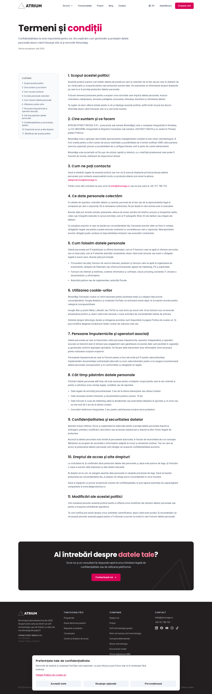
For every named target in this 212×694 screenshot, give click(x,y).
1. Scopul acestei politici (32, 83)
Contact (122, 6)
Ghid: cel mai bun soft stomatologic (125, 633)
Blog (111, 6)
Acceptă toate (58, 683)
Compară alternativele (119, 638)
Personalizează (153, 683)
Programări (69, 618)
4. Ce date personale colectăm (35, 96)
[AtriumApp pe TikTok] (177, 628)
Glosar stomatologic (118, 644)
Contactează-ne (104, 577)
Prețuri (100, 6)
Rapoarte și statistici (73, 628)
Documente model (117, 649)
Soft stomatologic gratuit (120, 628)
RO (153, 6)
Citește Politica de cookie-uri (51, 675)
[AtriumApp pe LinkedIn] (156, 628)
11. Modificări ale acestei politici (36, 133)
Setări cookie (187, 687)
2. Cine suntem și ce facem (34, 87)
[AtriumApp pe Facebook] (161, 628)
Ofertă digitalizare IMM (119, 654)
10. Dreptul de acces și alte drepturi (38, 129)
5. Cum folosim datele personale (36, 100)
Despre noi (114, 618)
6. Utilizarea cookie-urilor (33, 104)
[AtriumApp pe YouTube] (166, 628)
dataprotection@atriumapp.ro (82, 180)
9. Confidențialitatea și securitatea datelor (37, 123)
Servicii (66, 6)
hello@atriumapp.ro (120, 186)
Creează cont (184, 6)
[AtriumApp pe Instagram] (172, 628)
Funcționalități (85, 6)
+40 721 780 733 (162, 622)
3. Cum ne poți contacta (32, 91)
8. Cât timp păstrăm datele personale (34, 116)
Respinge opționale (105, 683)
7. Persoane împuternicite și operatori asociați (34, 109)
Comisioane (69, 633)
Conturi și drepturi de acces (76, 638)
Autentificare (166, 6)
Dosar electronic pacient (75, 623)
